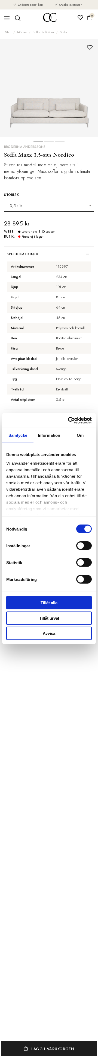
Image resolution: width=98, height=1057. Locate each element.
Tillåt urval (49, 618)
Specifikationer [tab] (22, 254)
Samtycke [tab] (17, 435)
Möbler (22, 32)
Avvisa (49, 633)
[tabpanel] (49, 88)
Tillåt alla (49, 602)
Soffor (64, 32)
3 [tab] (59, 143)
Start (8, 32)
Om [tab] (80, 435)
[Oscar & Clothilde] (50, 18)
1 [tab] (38, 143)
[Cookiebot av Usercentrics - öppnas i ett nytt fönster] (69, 420)
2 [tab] (49, 143)
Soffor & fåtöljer (43, 32)
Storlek (11, 194)
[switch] (84, 545)
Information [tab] (49, 435)
